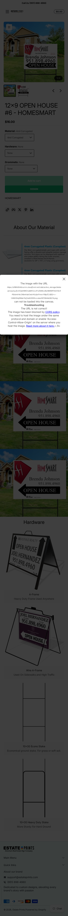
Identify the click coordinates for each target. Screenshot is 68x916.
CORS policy (52, 311)
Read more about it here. (40, 325)
